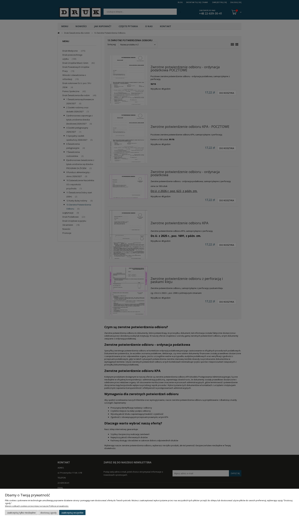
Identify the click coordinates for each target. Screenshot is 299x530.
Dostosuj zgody (48, 512)
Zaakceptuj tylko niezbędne (21, 512)
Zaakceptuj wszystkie (72, 512)
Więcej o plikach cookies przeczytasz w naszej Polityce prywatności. (37, 506)
